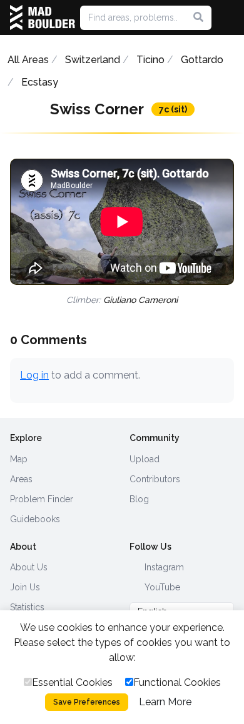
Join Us (25, 587)
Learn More (165, 702)
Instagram (163, 567)
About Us (29, 567)
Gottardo (202, 60)
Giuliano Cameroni (140, 300)
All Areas (28, 60)
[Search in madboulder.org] (198, 17)
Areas (21, 479)
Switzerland (92, 60)
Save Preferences (86, 702)
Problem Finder (41, 499)
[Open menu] (229, 17)
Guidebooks (35, 519)
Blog (139, 499)
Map (19, 459)
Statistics (27, 607)
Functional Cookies (177, 682)
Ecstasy (39, 82)
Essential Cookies (72, 682)
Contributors (155, 479)
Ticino (150, 60)
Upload (145, 459)
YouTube (161, 587)
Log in (34, 375)
